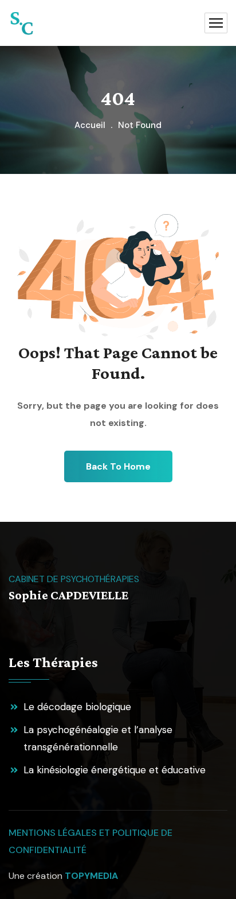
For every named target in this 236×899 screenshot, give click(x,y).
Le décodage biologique (77, 706)
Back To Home (118, 466)
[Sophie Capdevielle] (21, 23)
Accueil (89, 125)
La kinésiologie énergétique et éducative (114, 770)
